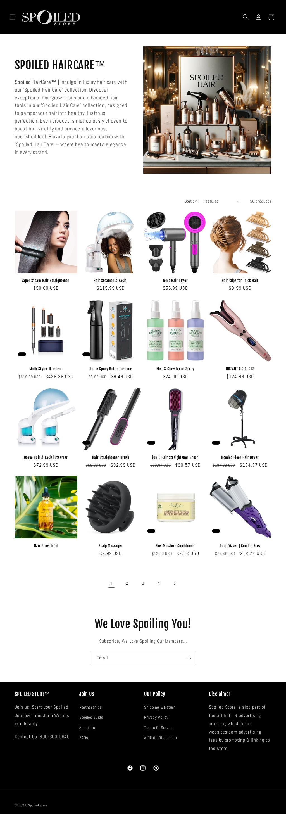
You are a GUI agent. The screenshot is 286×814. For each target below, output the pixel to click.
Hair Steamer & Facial (111, 280)
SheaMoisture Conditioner (175, 546)
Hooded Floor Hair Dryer (240, 457)
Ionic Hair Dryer (175, 280)
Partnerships (90, 707)
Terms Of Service (159, 727)
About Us (87, 727)
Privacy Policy (156, 717)
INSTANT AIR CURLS (240, 369)
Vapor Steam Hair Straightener (46, 280)
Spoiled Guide (91, 717)
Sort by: (191, 201)
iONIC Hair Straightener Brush (175, 457)
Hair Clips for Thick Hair (240, 280)
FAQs (83, 737)
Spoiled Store (37, 805)
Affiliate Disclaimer (160, 737)
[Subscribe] (189, 658)
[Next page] (174, 583)
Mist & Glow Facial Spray (175, 369)
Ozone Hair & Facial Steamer (46, 457)
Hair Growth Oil (46, 546)
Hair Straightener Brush (110, 457)
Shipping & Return (160, 707)
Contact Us (26, 737)
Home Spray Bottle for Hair (110, 369)
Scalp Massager (110, 546)
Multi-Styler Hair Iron (46, 369)
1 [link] (111, 583)
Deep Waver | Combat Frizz (240, 546)
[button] (12, 17)
